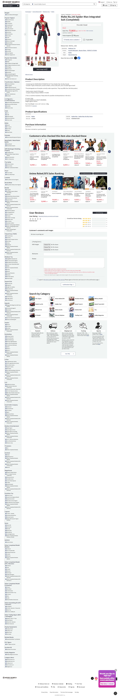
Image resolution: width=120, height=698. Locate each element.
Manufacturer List (11, 661)
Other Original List (11, 54)
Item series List (10, 664)
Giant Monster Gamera (12, 47)
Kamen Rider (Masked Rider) (13, 102)
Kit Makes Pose (10, 152)
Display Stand (10, 628)
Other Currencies (89, 30)
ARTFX (8, 347)
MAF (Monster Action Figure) (13, 502)
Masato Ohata (82, 50)
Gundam (8, 194)
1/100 (8, 114)
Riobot (8, 454)
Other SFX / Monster (11, 622)
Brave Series (9, 166)
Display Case (9, 630)
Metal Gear (9, 530)
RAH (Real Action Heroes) (12, 262)
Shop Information (54, 692)
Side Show (9, 589)
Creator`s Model (10, 513)
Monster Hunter (10, 517)
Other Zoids (9, 120)
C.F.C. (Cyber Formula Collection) (11, 474)
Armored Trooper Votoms (12, 239)
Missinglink (9, 85)
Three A (8, 587)
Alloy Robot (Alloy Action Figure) (14, 184)
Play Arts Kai (9, 283)
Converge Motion (10, 212)
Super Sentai (9, 199)
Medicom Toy (72, 48)
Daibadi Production (11, 552)
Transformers (10, 25)
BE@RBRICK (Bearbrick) (12, 258)
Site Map (77, 692)
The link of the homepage (66, 692)
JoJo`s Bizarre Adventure (12, 439)
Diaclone (9, 95)
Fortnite (8, 328)
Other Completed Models (12, 267)
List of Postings (99, 212)
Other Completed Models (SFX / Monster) (14, 205)
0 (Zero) (8, 569)
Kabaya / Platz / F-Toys (12, 618)
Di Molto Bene (10, 590)
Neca (8, 596)
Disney (8, 130)
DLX (7, 448)
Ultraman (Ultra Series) (12, 104)
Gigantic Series (10, 366)
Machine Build (10, 484)
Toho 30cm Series (10, 365)
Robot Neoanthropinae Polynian (14, 137)
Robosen (8, 556)
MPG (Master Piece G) (11, 87)
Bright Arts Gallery (11, 287)
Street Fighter (10, 53)
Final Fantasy (9, 34)
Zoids (8, 37)
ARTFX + (8, 350)
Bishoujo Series (10, 336)
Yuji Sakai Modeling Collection (13, 370)
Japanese (34, 106)
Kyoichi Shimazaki (73, 50)
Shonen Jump (10, 107)
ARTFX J (8, 348)
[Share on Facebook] (79, 58)
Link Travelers (10, 214)
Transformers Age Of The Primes (12, 91)
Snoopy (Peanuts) (11, 273)
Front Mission (10, 300)
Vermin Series (10, 542)
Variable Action (10, 479)
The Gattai (9, 410)
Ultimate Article (10, 477)
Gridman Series (10, 164)
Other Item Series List (11, 78)
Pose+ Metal (9, 172)
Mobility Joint (10, 219)
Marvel (8, 125)
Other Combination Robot (12, 167)
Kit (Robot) (9, 606)
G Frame (8, 216)
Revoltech (9, 72)
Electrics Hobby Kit (11, 611)
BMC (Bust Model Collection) (13, 392)
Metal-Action (9, 495)
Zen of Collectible (11, 550)
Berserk (8, 528)
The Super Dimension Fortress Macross (13, 45)
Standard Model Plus (11, 515)
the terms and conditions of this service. (54, 279)
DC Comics (9, 126)
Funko (8, 598)
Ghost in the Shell (11, 41)
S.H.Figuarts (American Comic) (13, 65)
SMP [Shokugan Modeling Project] (12, 76)
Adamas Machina (10, 84)
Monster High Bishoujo (12, 341)
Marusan (8, 571)
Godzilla (8, 21)
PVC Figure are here (11, 644)
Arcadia (8, 554)
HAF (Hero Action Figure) (12, 500)
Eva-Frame (9, 221)
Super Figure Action (11, 429)
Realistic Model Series (12, 472)
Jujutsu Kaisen (10, 28)
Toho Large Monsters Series (13, 363)
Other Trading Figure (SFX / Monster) (13, 227)
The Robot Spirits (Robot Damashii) (12, 192)
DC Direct (9, 594)
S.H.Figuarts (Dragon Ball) (12, 63)
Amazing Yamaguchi (11, 74)
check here (49, 341)
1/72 (7, 113)
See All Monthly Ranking (99, 173)
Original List (9, 666)
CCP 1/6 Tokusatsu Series (12, 391)
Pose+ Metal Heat (11, 174)
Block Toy (9, 610)
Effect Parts (9, 632)
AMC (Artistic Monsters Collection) (12, 386)
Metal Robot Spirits (11, 145)
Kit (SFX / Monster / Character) (13, 608)
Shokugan (9, 67)
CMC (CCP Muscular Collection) (13, 389)
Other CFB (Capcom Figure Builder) (12, 519)
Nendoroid (9, 68)
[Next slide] (58, 34)
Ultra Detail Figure (11, 70)
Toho (8, 567)
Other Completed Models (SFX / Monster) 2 (14, 579)
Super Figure (9, 428)
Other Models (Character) (12, 599)
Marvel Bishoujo (10, 339)
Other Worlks (9, 278)
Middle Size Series (11, 384)
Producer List (10, 663)
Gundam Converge (11, 217)
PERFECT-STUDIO (92, 50)
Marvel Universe (10, 19)
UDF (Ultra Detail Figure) (12, 260)
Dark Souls (9, 527)
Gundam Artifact (10, 223)
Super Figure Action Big (12, 431)
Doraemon (9, 39)
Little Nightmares (11, 534)
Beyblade (9, 244)
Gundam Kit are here (11, 649)
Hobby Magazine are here (12, 654)
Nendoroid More (10, 414)
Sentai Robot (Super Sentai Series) (13, 154)
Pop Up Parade (10, 408)
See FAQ (67, 354)
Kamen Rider (9, 43)
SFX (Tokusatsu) (10, 159)
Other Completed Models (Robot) (12, 202)
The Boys (9, 49)
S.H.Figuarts (9, 59)
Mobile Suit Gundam (11, 30)
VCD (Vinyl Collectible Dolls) (13, 264)
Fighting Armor (10, 456)
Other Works (9, 132)
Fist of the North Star (11, 441)
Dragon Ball (9, 27)
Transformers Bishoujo (12, 345)
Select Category (8, 5)
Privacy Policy (44, 692)
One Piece (9, 32)
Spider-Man (74, 116)
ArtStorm (9, 548)
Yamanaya (9, 572)
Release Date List (10, 659)
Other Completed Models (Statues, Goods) (12, 536)
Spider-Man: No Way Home (85, 116)
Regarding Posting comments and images (48, 216)
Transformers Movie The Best (13, 89)
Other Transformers (11, 94)
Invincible (9, 51)
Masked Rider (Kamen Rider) (13, 196)
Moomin (8, 274)
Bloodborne (9, 532)
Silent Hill (9, 525)
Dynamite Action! (10, 499)
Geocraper (9, 634)
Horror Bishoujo (10, 338)
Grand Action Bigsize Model (13, 497)
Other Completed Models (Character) (12, 208)
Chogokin (9, 189)
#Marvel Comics (29, 74)
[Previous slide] (25, 34)
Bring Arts (9, 285)
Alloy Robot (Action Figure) (12, 179)
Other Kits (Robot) (11, 210)
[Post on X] (75, 58)
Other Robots (10, 620)
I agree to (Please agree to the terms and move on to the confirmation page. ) (69, 279)
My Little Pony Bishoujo (12, 343)
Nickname (35, 253)
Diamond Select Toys (11, 592)
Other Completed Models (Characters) (12, 464)
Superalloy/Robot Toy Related (13, 639)
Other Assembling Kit (11, 319)
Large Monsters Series (12, 361)
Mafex (8, 61)
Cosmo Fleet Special (11, 480)
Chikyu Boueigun (10, 574)
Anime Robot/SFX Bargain (12, 14)
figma (8, 412)
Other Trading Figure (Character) (11, 230)
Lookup (8, 482)
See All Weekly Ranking (85, 173)
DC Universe (9, 23)
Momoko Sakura (10, 276)
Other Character (10, 623)
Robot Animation (10, 157)
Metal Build (9, 144)
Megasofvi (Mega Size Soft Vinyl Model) (14, 305)
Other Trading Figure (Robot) (13, 224)
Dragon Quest (10, 298)
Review (34, 259)
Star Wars (9, 35)
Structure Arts (10, 288)
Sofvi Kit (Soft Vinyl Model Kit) (13, 317)
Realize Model (10, 116)
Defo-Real (9, 368)
